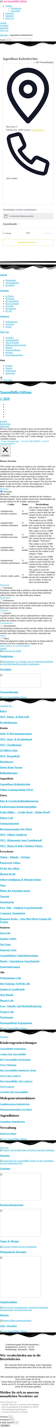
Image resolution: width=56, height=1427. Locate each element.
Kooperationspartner (12, 1204)
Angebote (9, 13)
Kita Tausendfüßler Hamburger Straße (18, 1070)
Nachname (5, 1419)
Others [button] (3, 636)
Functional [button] (4, 585)
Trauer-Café (7, 1011)
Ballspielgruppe (8, 772)
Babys (3, 711)
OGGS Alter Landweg (10, 1076)
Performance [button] (5, 598)
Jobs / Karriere (8, 1325)
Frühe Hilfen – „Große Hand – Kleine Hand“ (25, 812)
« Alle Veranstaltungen (43, 62)
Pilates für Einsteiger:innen (15, 890)
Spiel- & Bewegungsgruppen (16, 733)
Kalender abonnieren (26, 242)
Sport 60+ (5, 933)
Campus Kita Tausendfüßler (13, 1054)
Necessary (7, 491)
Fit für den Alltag (9, 868)
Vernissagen (6, 1017)
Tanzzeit (4, 896)
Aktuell (8, 6)
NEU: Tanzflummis (10, 744)
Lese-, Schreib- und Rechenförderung (21, 1006)
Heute (28, 233)
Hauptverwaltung (8, 1133)
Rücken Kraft (7, 873)
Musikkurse (6, 761)
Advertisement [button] (6, 623)
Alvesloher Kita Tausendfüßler (14, 1092)
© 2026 (5, 398)
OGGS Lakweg (7, 1086)
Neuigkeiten (16, 8)
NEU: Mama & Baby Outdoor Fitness (21, 846)
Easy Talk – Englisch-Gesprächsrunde (21, 907)
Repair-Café (6, 1000)
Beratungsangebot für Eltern (16, 829)
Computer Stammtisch (12, 913)
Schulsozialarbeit (9, 823)
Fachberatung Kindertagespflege (18, 806)
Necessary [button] (4, 489)
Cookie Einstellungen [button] (10, 441)
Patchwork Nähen (10, 862)
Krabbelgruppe (8, 722)
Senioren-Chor (8, 950)
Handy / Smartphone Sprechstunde (19, 961)
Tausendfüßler (16, 392)
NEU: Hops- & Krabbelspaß (16, 739)
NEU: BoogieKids (10, 756)
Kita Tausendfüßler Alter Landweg (16, 1081)
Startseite (4, 35)
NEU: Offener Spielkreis (13, 834)
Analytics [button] (4, 610)
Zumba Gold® (8, 938)
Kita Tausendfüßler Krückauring (15, 1059)
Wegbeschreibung (37, 130)
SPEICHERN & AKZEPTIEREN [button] (15, 646)
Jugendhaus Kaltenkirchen (15, 784)
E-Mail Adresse (7, 1422)
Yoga (3, 885)
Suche (2, 40)
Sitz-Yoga (5, 944)
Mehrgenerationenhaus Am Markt (16, 1109)
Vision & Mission (9, 1241)
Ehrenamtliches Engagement (16, 1022)
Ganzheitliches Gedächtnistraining (19, 955)
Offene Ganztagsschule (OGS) (16, 789)
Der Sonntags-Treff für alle (15, 983)
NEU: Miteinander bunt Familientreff (21, 840)
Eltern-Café (6, 817)
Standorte (9, 16)
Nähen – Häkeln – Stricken (15, 857)
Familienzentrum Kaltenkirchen (14, 1104)
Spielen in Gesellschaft (12, 989)
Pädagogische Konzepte (13, 1251)
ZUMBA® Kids (9, 750)
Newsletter (15, 11)
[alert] (28, 216)
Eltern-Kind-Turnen (11, 767)
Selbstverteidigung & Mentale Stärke (20, 879)
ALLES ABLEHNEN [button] (31, 441)
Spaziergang (7, 902)
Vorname (4, 1417)
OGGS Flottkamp (8, 1065)
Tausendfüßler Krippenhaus (13, 1049)
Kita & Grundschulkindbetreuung (19, 801)
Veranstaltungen (9, 692)
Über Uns (9, 18)
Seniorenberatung (10, 966)
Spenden (5, 1155)
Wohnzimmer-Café (10, 978)
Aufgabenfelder (8, 1302)
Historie (4, 1315)
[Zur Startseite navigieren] (13, 1)
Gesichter (5, 1168)
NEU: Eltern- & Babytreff (14, 716)
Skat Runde (6, 994)
